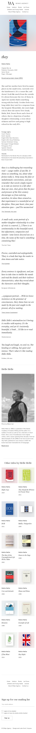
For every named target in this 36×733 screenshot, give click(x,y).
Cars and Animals (8, 591)
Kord (24, 728)
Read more (5, 446)
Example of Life (23, 623)
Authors (14, 7)
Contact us (25, 12)
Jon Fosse (26, 7)
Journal (27, 9)
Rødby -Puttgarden (25, 524)
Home (8, 7)
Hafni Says (5, 490)
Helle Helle (6, 64)
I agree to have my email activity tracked (15, 713)
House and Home (24, 591)
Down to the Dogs (24, 555)
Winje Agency (18, 3)
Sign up (7, 718)
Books (20, 7)
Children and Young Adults (15, 9)
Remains (4, 623)
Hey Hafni (22, 654)
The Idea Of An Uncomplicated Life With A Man (8, 557)
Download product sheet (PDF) (12, 78)
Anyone (29, 728)
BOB (3, 524)
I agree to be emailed (10, 711)
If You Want (5, 654)
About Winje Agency (14, 12)
